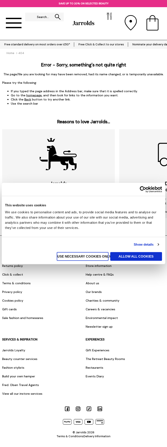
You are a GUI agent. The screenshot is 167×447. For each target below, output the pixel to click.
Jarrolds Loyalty (13, 350)
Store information (99, 266)
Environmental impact (102, 318)
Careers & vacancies (100, 309)
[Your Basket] (152, 23)
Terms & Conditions (70, 436)
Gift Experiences (97, 350)
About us (92, 283)
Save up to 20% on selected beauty (84, 3)
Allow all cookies (136, 256)
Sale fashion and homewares (22, 318)
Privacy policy (12, 292)
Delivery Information (97, 436)
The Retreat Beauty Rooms (105, 359)
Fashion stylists (13, 368)
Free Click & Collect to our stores (101, 44)
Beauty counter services (19, 359)
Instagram (78, 408)
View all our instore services (22, 394)
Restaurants (94, 368)
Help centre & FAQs (100, 274)
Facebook (67, 408)
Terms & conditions (16, 283)
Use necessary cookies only (83, 256)
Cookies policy (12, 300)
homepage (34, 95)
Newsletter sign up (99, 327)
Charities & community (102, 300)
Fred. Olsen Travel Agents (20, 385)
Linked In (99, 408)
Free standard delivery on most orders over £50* (37, 44)
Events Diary (95, 376)
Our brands (94, 292)
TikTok (89, 408)
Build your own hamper (18, 376)
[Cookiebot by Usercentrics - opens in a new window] (143, 189)
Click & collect (12, 274)
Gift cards (9, 309)
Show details (144, 244)
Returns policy (12, 266)
